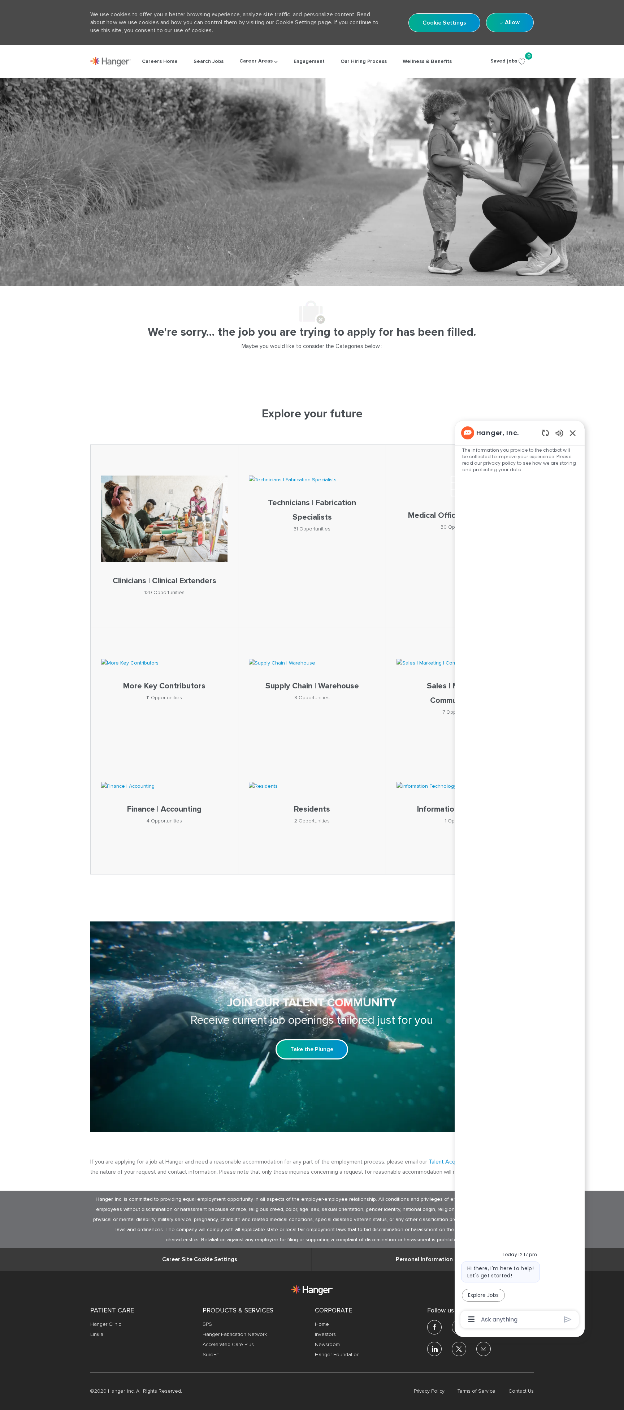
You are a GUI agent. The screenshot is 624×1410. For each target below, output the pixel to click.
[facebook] (434, 1327)
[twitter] (459, 1349)
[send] (567, 1319)
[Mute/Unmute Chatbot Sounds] (559, 432)
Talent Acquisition (451, 1162)
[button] (444, 22)
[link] (110, 61)
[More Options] (471, 1319)
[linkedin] (434, 1349)
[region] (520, 876)
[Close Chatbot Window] (572, 433)
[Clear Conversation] (545, 433)
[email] (483, 1349)
